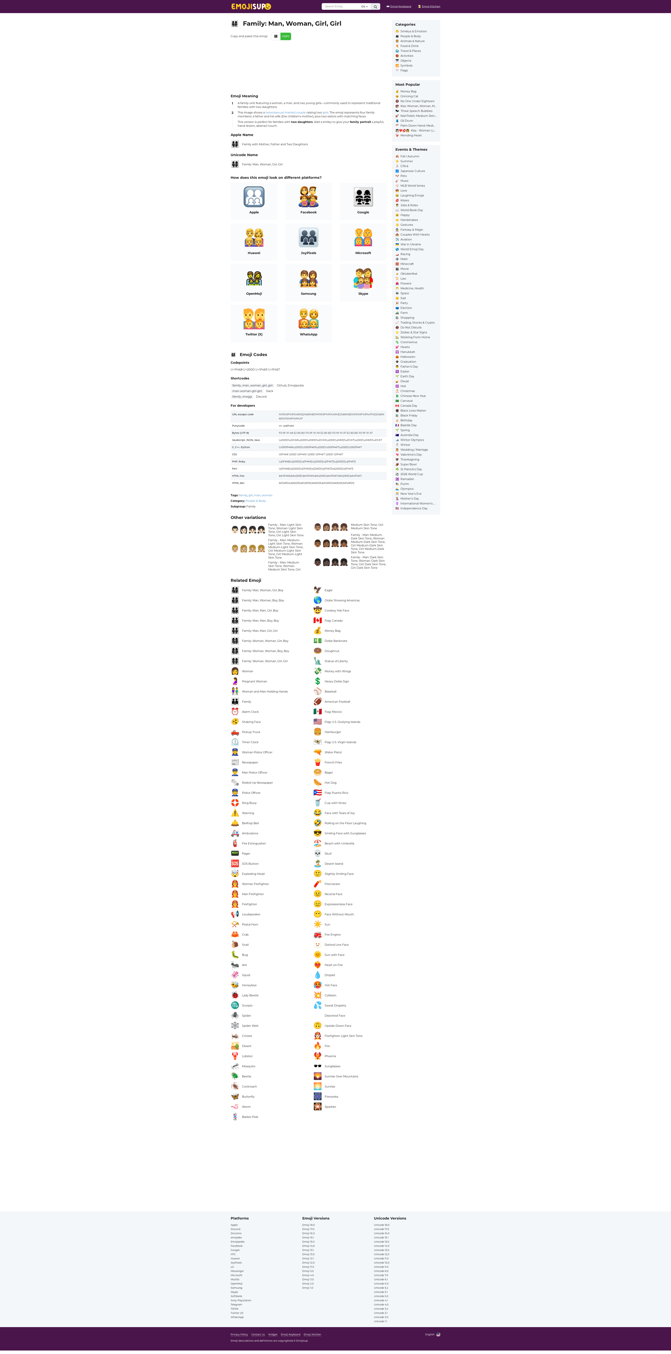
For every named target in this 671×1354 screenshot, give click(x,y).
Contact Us (258, 1334)
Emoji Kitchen (312, 1334)
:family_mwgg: (242, 396)
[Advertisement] (309, 66)
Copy (285, 36)
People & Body (256, 501)
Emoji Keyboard (290, 1334)
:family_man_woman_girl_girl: (252, 385)
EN (363, 6)
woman (267, 495)
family (243, 495)
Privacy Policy (239, 1334)
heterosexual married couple (285, 112)
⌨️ (398, 6)
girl (250, 495)
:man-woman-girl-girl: (247, 391)
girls (325, 112)
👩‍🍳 (429, 6)
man (257, 495)
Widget (272, 1334)
